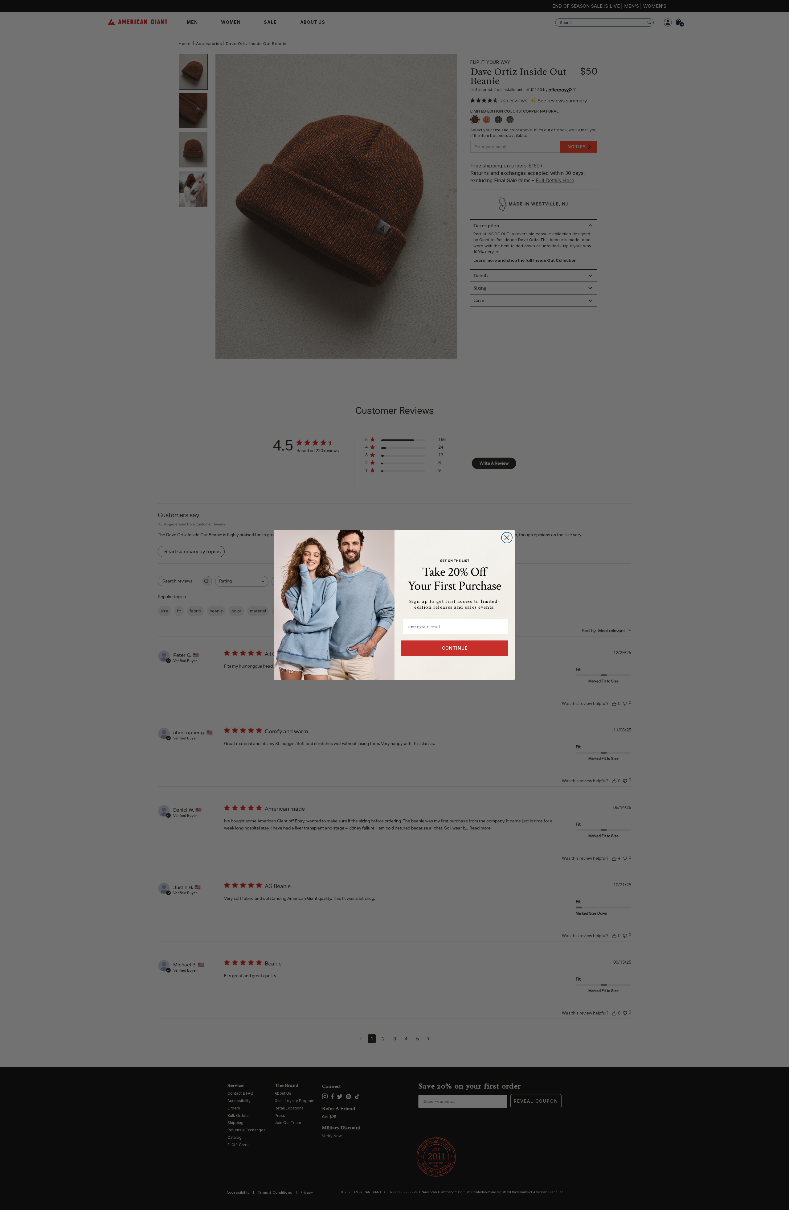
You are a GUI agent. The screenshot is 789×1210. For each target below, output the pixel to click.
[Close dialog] (506, 537)
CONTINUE (455, 648)
